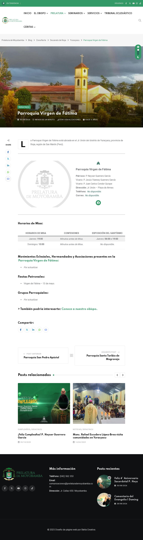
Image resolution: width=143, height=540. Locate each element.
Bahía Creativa (88, 529)
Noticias (77, 429)
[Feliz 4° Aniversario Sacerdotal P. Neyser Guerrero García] (104, 482)
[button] (117, 374)
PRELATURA (57, 13)
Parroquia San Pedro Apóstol (41, 357)
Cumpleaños (24, 429)
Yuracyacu (36, 429)
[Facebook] (98, 202)
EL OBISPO (40, 13)
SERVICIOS (94, 13)
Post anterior (34, 354)
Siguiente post (109, 352)
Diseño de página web (66, 529)
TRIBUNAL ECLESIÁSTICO (118, 13)
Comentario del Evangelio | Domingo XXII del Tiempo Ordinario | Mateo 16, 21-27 (57, 3)
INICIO (27, 13)
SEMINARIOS (75, 13)
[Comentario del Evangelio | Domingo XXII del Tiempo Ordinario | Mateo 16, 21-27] (104, 500)
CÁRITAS (28, 27)
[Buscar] (140, 20)
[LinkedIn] (8, 165)
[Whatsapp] (8, 172)
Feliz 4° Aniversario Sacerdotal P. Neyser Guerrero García (127, 481)
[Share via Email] (8, 179)
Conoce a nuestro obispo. (79, 309)
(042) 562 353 (67, 476)
